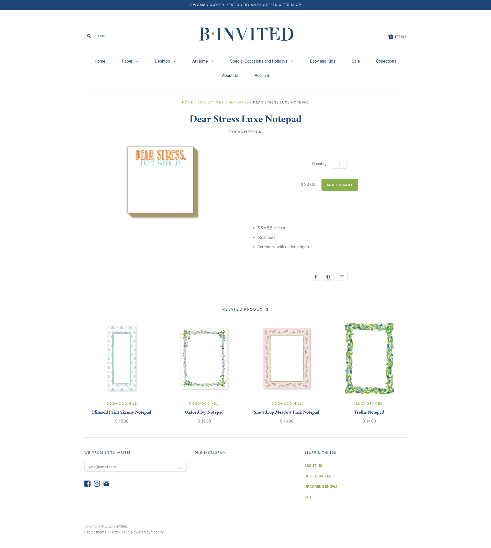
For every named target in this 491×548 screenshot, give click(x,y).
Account (262, 75)
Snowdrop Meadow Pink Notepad (286, 413)
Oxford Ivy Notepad (204, 413)
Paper (127, 61)
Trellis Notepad (369, 413)
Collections (386, 61)
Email (342, 277)
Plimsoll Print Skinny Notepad (121, 413)
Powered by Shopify (147, 532)
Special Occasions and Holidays (259, 61)
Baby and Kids (323, 61)
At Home (200, 61)
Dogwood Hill (122, 403)
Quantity (319, 163)
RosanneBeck (245, 131)
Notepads (238, 102)
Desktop (163, 61)
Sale (356, 61)
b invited (120, 526)
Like (315, 277)
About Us (230, 75)
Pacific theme (95, 532)
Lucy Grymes (369, 403)
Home (100, 61)
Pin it (328, 277)
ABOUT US (313, 466)
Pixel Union (121, 532)
